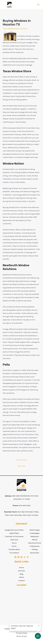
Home (21, 567)
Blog (21, 574)
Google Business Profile (14, 530)
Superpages (34, 533)
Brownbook (34, 553)
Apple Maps (14, 533)
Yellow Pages (34, 530)
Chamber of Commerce (14, 536)
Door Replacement (11, 29)
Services (21, 571)
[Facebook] (15, 557)
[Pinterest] (21, 557)
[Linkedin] (18, 557)
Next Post (21, 466)
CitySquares (34, 546)
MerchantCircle (34, 543)
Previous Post (21, 460)
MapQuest (34, 536)
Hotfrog (35, 549)
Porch (14, 546)
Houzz (14, 543)
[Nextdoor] (27, 557)
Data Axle (14, 540)
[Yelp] (24, 557)
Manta (34, 540)
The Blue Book (14, 549)
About (21, 577)
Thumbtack (14, 553)
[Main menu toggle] (38, 4)
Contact (21, 580)
